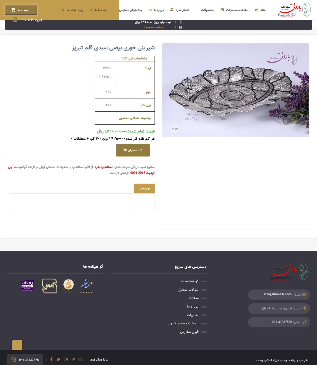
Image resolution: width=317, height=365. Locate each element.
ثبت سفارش (134, 150)
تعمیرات (193, 315)
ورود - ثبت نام (75, 10)
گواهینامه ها (190, 281)
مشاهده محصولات (237, 10)
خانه (263, 10)
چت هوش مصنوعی (130, 10)
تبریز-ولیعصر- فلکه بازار (276, 308)
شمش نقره (182, 10)
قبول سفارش (189, 332)
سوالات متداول (188, 289)
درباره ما (159, 10)
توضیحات (144, 188)
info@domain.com (277, 294)
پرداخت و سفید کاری (184, 323)
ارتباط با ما (101, 10)
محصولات (207, 10)
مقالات (194, 298)
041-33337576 (282, 322)
